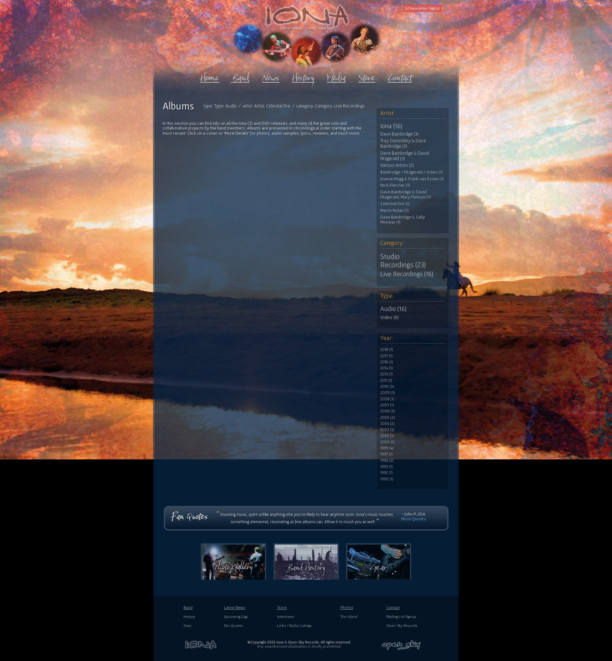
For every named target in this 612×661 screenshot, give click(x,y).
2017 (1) (386, 356)
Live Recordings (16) (406, 274)
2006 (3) (387, 411)
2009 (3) (387, 392)
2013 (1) (386, 374)
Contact (393, 607)
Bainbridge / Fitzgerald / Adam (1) (411, 172)
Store (282, 607)
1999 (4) (387, 448)
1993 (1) (386, 466)
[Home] (209, 76)
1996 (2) (387, 460)
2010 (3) (387, 386)
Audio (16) (393, 308)
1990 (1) (386, 479)
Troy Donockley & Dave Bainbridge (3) (403, 143)
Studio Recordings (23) (403, 260)
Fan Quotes (233, 625)
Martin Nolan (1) (394, 210)
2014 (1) (386, 368)
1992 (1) (386, 473)
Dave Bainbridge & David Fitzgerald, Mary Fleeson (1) (405, 194)
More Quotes (413, 518)
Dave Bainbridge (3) (399, 134)
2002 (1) (387, 436)
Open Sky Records (401, 625)
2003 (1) (387, 429)
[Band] (241, 76)
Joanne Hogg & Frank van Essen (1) (412, 178)
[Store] (366, 76)
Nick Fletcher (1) (395, 185)
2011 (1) (386, 380)
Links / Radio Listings (294, 625)
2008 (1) (387, 399)
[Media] (336, 76)
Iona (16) (391, 126)
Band (188, 607)
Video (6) (389, 317)
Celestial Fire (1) (395, 203)
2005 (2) (387, 417)
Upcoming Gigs (236, 616)
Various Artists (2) (397, 165)
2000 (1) (387, 442)
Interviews (285, 616)
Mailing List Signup (401, 616)
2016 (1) (386, 362)
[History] (303, 76)
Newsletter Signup (424, 8)
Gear (188, 625)
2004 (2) (387, 423)
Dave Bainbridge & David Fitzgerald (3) (404, 156)
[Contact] (400, 76)
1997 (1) (386, 454)
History (189, 616)
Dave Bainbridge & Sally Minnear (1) (402, 220)
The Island (348, 616)
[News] (271, 76)
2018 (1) (386, 349)
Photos (346, 607)
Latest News (234, 607)
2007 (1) (387, 405)
